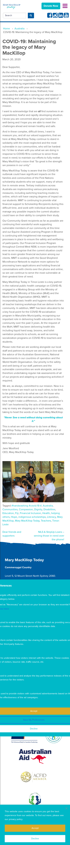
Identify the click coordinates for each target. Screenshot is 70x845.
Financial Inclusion (30, 513)
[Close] (66, 808)
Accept (35, 828)
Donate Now (51, 6)
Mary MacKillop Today (27, 520)
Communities (10, 509)
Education (8, 513)
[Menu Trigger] (65, 5)
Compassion (26, 509)
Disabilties (49, 509)
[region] (35, 825)
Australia (48, 505)
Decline (35, 838)
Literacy (51, 517)
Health (46, 513)
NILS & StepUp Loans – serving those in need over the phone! (49, 535)
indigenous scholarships (32, 517)
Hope (14, 517)
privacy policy (15, 819)
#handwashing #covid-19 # (26, 505)
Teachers (46, 520)
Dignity (38, 509)
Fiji (17, 513)
